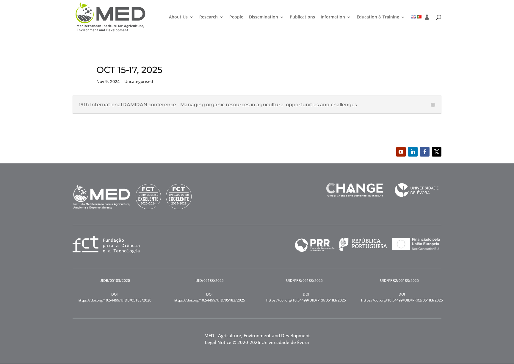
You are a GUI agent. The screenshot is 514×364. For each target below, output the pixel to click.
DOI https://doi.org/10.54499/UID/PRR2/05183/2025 (402, 297)
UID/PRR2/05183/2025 (399, 280)
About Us (178, 17)
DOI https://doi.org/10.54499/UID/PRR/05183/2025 (306, 297)
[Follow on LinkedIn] (413, 152)
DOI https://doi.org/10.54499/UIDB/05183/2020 (114, 297)
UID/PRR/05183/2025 (304, 280)
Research (208, 17)
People (236, 17)
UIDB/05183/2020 (114, 280)
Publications (302, 17)
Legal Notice (218, 342)
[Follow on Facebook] (425, 152)
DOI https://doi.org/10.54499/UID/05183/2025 (209, 297)
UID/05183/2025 (209, 280)
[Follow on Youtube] (401, 152)
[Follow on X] (436, 152)
